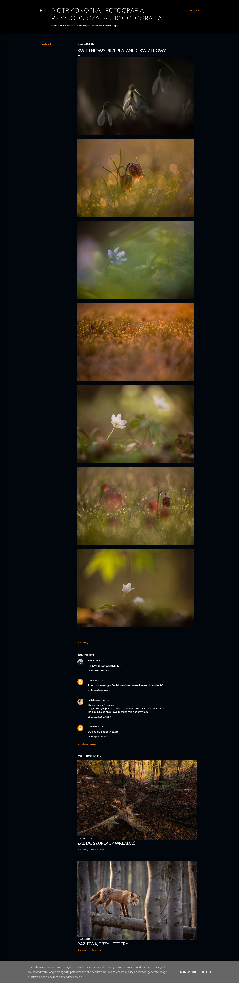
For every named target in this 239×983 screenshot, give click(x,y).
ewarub (91, 660)
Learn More (186, 972)
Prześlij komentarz (89, 744)
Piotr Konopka (95, 700)
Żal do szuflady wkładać (106, 843)
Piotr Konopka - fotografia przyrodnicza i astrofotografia (106, 14)
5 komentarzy (97, 849)
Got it (206, 972)
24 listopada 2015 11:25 (99, 736)
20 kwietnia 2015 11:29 (99, 670)
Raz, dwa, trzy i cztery (102, 943)
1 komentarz (96, 950)
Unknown (92, 680)
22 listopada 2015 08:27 (99, 690)
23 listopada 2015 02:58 (99, 716)
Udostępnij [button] (45, 43)
